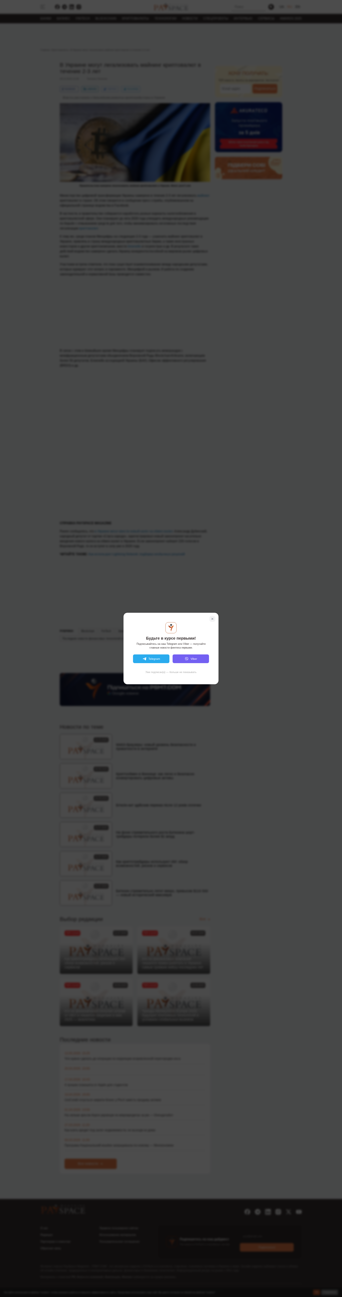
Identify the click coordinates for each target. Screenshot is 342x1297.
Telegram (154, 658)
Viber (194, 658)
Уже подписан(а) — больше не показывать (171, 672)
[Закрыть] (212, 619)
